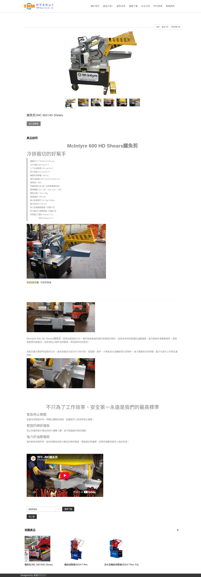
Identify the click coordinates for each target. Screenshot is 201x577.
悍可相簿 (158, 6)
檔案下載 (133, 6)
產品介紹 (107, 6)
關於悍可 (95, 6)
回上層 (32, 516)
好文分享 (145, 6)
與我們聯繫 (45, 282)
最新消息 (121, 6)
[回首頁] (39, 6)
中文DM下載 (33, 282)
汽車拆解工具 (175, 27)
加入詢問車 (33, 124)
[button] (177, 530)
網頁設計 (42, 575)
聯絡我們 (170, 6)
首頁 (158, 27)
